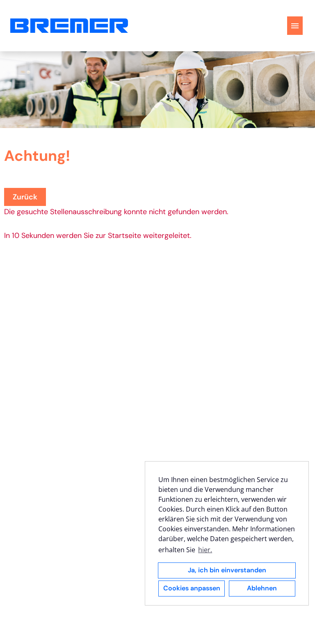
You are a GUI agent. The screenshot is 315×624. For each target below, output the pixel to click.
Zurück (25, 197)
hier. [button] (205, 549)
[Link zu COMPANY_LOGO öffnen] (69, 25)
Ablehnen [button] (262, 588)
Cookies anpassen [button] (191, 588)
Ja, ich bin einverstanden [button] (227, 570)
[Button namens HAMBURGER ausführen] (295, 25)
